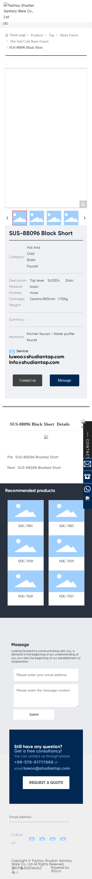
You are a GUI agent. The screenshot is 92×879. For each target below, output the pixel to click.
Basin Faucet (69, 35)
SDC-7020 (25, 596)
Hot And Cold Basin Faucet (30, 41)
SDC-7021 (66, 596)
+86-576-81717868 (33, 762)
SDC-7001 (25, 526)
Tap (51, 35)
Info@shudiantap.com (34, 362)
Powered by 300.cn (60, 869)
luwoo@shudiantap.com (36, 357)
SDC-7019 (66, 561)
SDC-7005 (66, 526)
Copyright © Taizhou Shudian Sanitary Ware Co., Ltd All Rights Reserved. (42, 862)
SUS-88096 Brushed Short (39, 467)
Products (37, 35)
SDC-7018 (25, 561)
